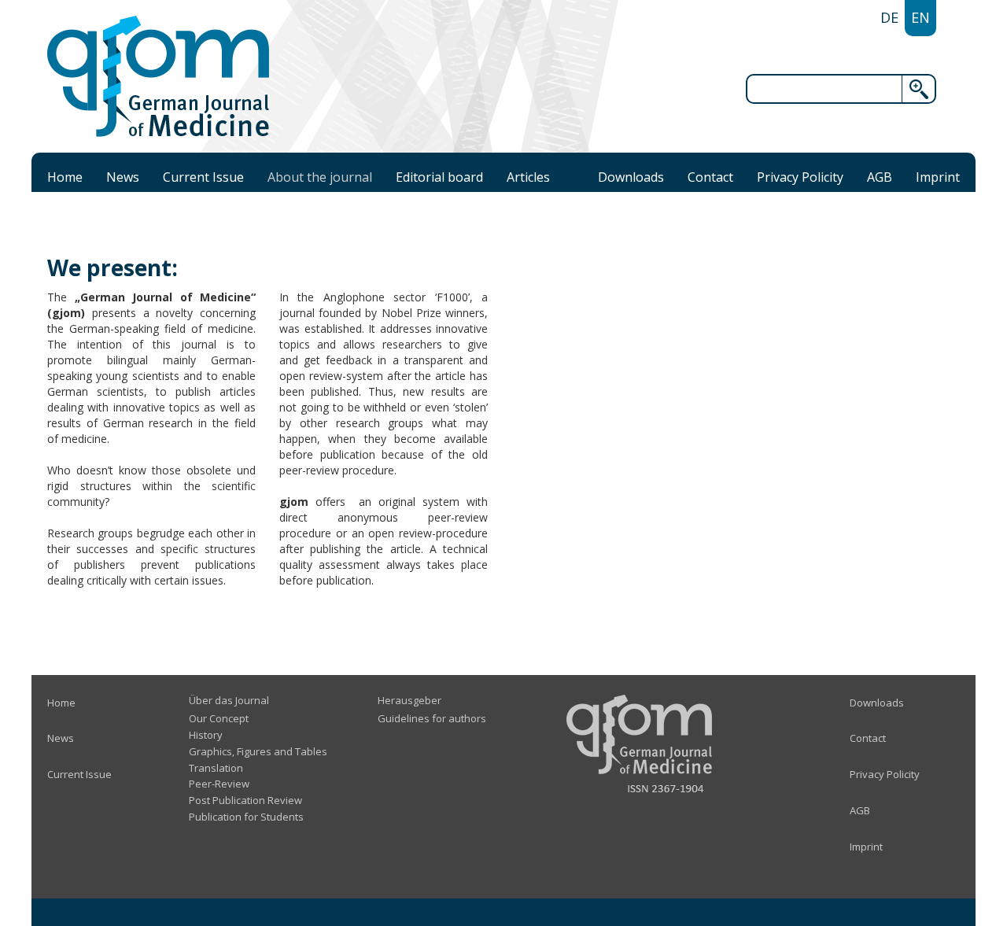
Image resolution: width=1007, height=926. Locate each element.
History (206, 735)
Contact (710, 177)
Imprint (938, 177)
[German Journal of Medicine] (158, 76)
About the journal (319, 177)
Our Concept (219, 718)
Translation (216, 768)
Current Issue (203, 177)
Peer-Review (219, 784)
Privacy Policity (800, 177)
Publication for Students (246, 817)
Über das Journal (229, 700)
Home (65, 177)
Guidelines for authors (432, 718)
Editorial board (439, 177)
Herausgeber (409, 700)
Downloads (631, 177)
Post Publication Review (245, 800)
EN (920, 17)
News (122, 177)
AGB (879, 177)
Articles (528, 177)
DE (889, 17)
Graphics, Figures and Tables (258, 751)
